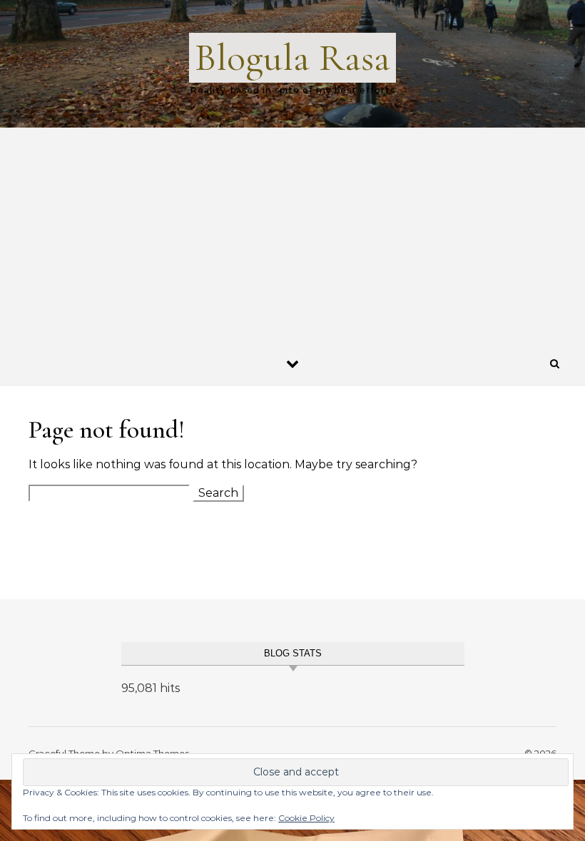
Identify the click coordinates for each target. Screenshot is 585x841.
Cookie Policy (306, 817)
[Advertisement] (292, 235)
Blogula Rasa (292, 57)
